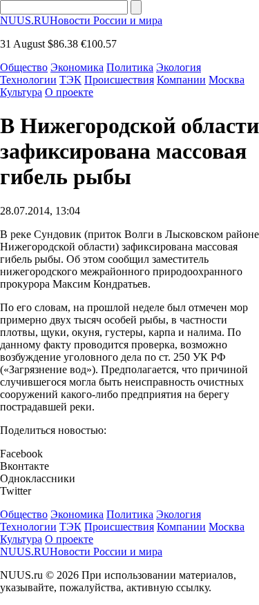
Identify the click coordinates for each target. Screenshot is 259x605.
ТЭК (70, 80)
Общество (24, 67)
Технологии (28, 80)
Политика (129, 67)
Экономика (77, 67)
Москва (226, 80)
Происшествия (119, 80)
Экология (178, 67)
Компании (181, 80)
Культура (21, 92)
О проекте (69, 92)
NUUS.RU (81, 20)
